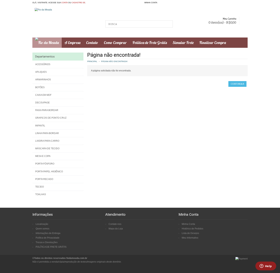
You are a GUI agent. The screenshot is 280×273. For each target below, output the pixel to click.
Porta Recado (44, 179)
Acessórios (42, 64)
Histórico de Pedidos (192, 228)
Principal (92, 61)
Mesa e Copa (42, 156)
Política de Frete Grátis (149, 42)
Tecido (39, 186)
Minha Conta (188, 224)
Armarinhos (43, 79)
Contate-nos (115, 224)
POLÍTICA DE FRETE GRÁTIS (51, 247)
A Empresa (72, 42)
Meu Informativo (190, 237)
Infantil (40, 125)
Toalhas (40, 194)
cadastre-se (78, 3)
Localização (42, 224)
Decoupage (42, 102)
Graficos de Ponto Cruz (50, 118)
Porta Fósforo (44, 163)
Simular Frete (183, 42)
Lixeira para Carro (47, 141)
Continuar (237, 84)
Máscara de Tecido (47, 148)
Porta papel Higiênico (49, 171)
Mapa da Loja (116, 228)
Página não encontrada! (114, 61)
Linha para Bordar (47, 133)
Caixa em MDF (43, 95)
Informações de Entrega (48, 233)
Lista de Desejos (190, 233)
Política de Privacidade (47, 237)
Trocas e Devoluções (47, 242)
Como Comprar (115, 42)
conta (64, 3)
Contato (92, 42)
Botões (40, 87)
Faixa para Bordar (46, 110)
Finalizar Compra (212, 42)
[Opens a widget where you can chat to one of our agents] (265, 266)
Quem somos (42, 228)
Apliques (41, 72)
